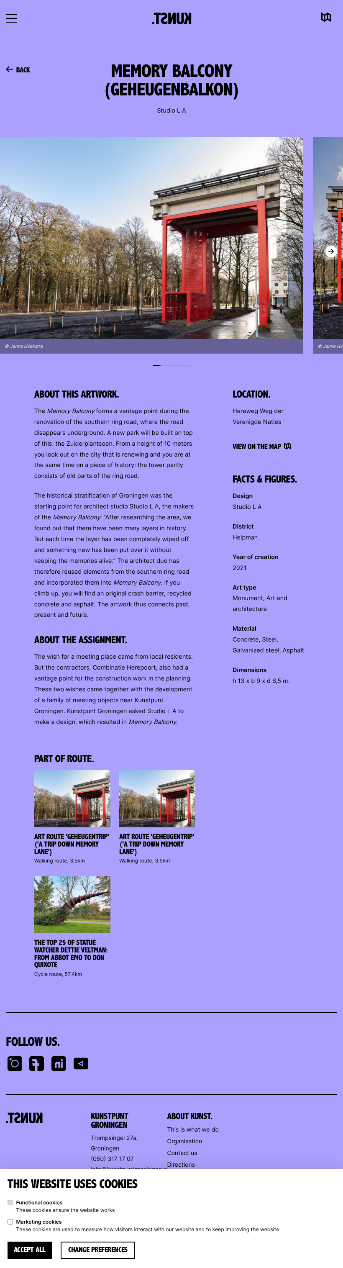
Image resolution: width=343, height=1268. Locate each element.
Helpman (245, 537)
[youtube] (81, 1064)
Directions (181, 1164)
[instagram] (14, 1064)
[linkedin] (59, 1064)
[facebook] (37, 1064)
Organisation (184, 1141)
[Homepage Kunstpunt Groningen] (172, 18)
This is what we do (193, 1129)
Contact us (182, 1153)
